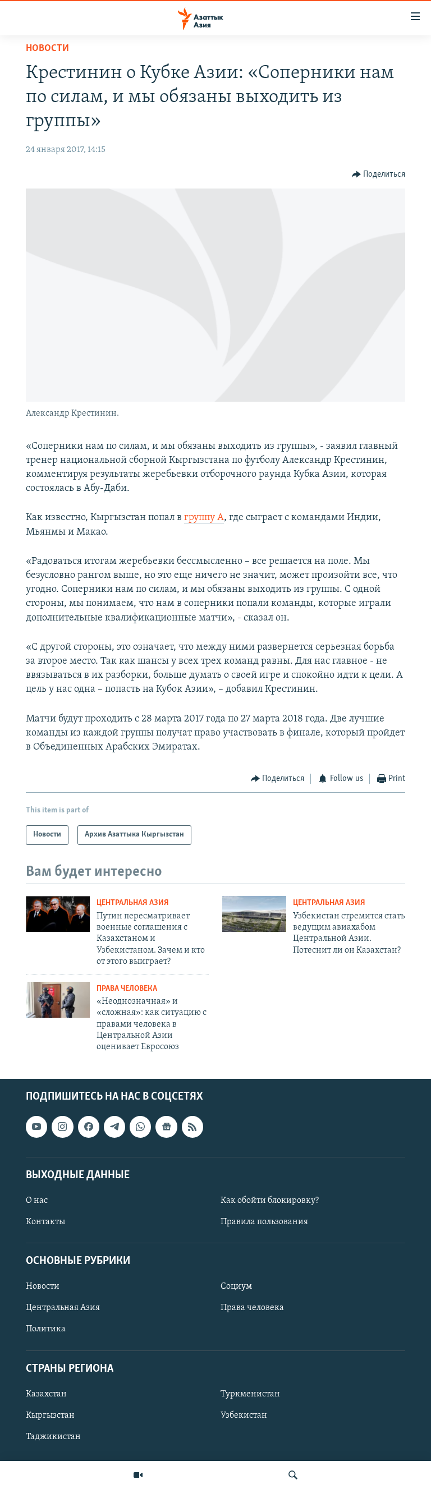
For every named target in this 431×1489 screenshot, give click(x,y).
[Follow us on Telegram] (114, 1126)
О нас (37, 1200)
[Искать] (293, 1475)
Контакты (45, 1221)
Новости (47, 49)
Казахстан (46, 1394)
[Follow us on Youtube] (36, 1126)
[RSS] (192, 1126)
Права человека (127, 989)
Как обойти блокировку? (270, 1200)
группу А (204, 518)
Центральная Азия (133, 903)
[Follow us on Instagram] (62, 1126)
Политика (46, 1329)
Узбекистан (244, 1415)
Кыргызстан (50, 1415)
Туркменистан (250, 1394)
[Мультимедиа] (138, 1475)
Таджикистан (53, 1436)
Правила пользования (264, 1221)
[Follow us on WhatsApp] (140, 1126)
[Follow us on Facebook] (88, 1126)
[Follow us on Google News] (166, 1126)
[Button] (379, 174)
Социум (236, 1286)
